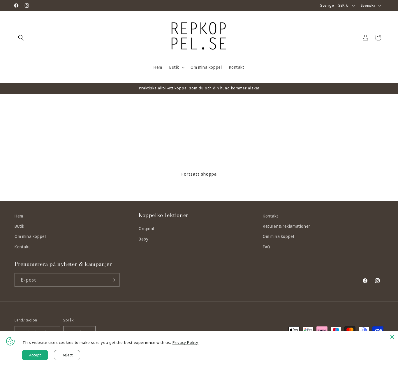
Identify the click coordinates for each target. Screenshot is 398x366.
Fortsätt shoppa (199, 174)
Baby (143, 239)
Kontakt (22, 247)
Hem (19, 216)
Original (146, 228)
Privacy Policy (185, 342)
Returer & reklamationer (286, 226)
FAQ (266, 247)
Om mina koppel (30, 236)
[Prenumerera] (112, 280)
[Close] (392, 337)
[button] (21, 37)
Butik (19, 226)
